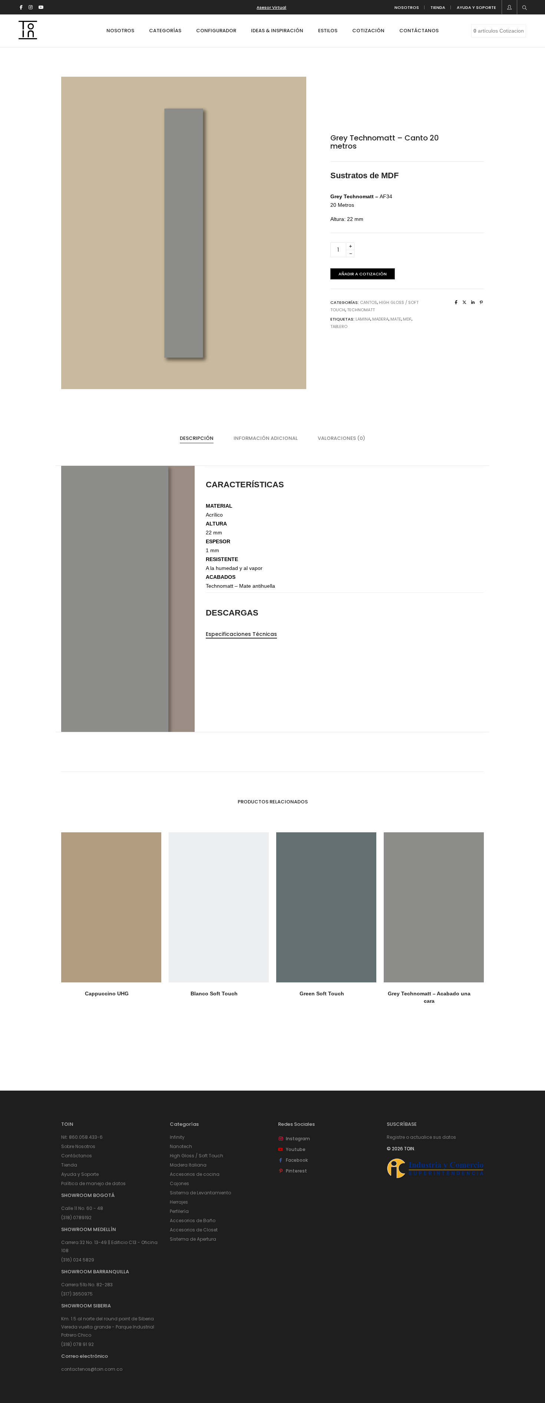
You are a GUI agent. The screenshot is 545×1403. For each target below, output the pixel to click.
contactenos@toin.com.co (91, 1369)
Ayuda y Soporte (80, 1174)
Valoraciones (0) (341, 438)
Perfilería (179, 1211)
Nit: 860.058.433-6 (82, 1137)
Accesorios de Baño (192, 1220)
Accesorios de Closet (194, 1230)
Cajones (179, 1183)
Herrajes (179, 1202)
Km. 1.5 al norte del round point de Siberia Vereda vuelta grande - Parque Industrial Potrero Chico (107, 1327)
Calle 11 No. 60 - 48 (82, 1208)
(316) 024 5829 (77, 1260)
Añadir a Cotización (362, 274)
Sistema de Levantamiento (200, 1193)
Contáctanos (76, 1155)
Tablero (338, 326)
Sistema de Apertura (193, 1239)
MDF (407, 319)
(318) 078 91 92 (77, 1344)
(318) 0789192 (76, 1217)
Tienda (69, 1165)
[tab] (197, 438)
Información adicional (266, 438)
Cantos (368, 302)
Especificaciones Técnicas (241, 634)
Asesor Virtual (271, 7)
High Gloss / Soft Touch (196, 1155)
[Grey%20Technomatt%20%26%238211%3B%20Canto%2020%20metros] (456, 302)
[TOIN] (28, 36)
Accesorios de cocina (194, 1174)
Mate (395, 319)
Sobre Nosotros (78, 1146)
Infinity (177, 1137)
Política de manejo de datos (93, 1183)
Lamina (363, 319)
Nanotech (181, 1146)
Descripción (197, 438)
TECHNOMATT (361, 310)
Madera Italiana (188, 1165)
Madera (380, 319)
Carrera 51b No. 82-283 (87, 1284)
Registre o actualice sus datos (421, 1137)
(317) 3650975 (77, 1294)
